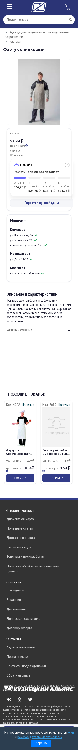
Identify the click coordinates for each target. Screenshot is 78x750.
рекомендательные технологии (39, 737)
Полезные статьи (19, 528)
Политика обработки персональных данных (33, 568)
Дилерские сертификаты (25, 619)
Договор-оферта (19, 628)
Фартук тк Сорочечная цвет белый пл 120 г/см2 (19, 454)
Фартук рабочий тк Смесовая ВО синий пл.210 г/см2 (56, 454)
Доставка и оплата (20, 538)
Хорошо (41, 743)
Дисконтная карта (20, 519)
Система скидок (18, 547)
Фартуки (15, 41)
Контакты (13, 639)
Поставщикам (17, 657)
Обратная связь (18, 675)
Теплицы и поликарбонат (25, 557)
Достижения (16, 609)
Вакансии (13, 600)
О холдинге (15, 590)
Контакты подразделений (26, 666)
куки (71, 732)
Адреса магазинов (20, 647)
